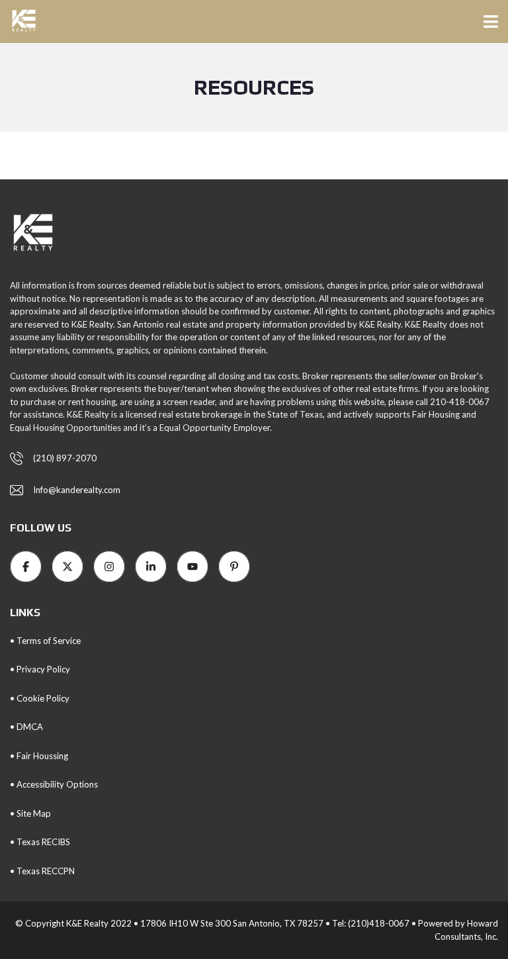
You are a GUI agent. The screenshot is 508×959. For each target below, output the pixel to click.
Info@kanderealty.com (76, 489)
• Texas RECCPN (42, 871)
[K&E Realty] (19, 21)
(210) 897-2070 (65, 458)
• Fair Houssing (39, 756)
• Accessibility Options (54, 784)
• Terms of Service (45, 640)
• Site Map (30, 813)
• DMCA (26, 726)
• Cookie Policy (39, 698)
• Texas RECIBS (40, 842)
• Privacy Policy (40, 669)
